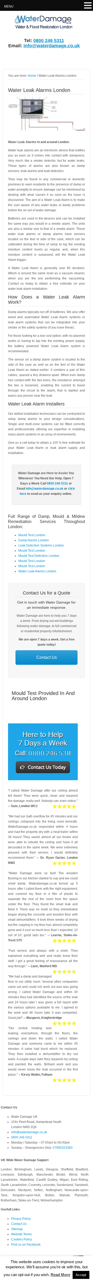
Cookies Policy (21, 1239)
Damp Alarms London (33, 540)
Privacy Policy (21, 1219)
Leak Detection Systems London (41, 545)
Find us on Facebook (26, 1244)
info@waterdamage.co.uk (52, 45)
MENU (8, 6)
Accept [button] (81, 1275)
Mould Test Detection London (38, 556)
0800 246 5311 (48, 40)
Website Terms (21, 1234)
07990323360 (63, 1148)
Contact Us (46, 657)
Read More (60, 1274)
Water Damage (40, 22)
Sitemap (17, 1229)
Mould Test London (31, 535)
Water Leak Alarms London (37, 571)
